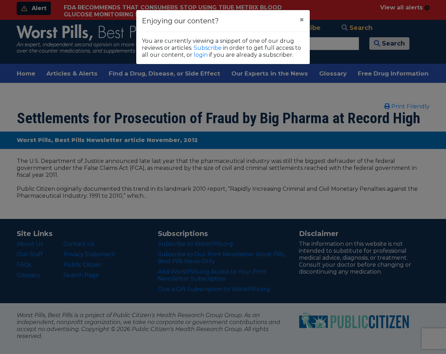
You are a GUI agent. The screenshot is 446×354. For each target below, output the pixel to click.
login (201, 55)
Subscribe (208, 48)
